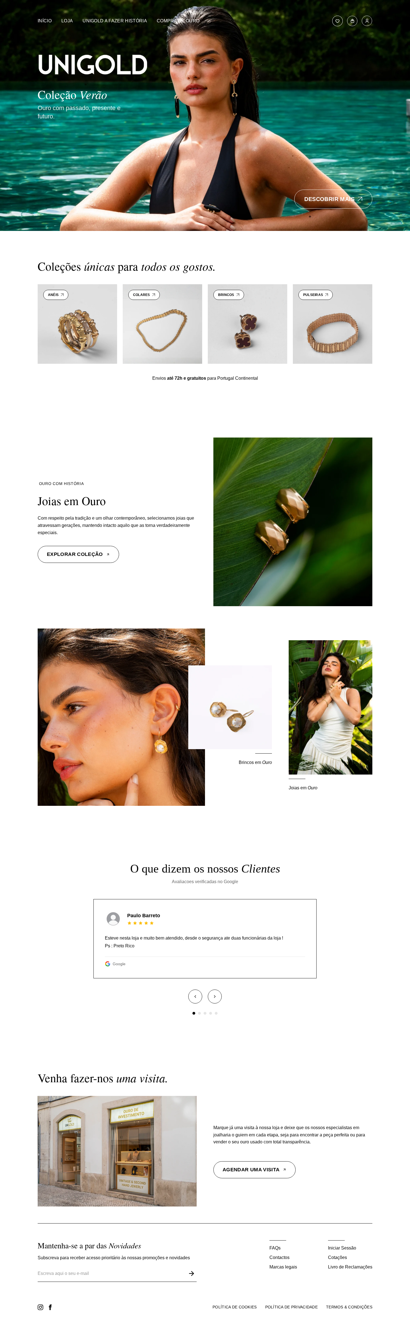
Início (45, 20)
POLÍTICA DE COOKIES (235, 1307)
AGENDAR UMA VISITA (251, 1169)
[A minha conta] (367, 21)
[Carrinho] (352, 21)
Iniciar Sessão (342, 1248)
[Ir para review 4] (210, 1013)
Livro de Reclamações (350, 1267)
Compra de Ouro (178, 20)
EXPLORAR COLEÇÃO (75, 554)
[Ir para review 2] (199, 1013)
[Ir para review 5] (216, 1013)
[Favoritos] (337, 21)
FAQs (275, 1248)
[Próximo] (215, 997)
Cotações (337, 1257)
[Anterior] (195, 997)
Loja (67, 20)
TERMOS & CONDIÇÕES (349, 1307)
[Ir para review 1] (193, 1013)
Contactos (279, 1257)
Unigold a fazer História (115, 20)
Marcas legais (283, 1267)
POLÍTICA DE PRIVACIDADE (291, 1307)
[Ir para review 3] (205, 1013)
